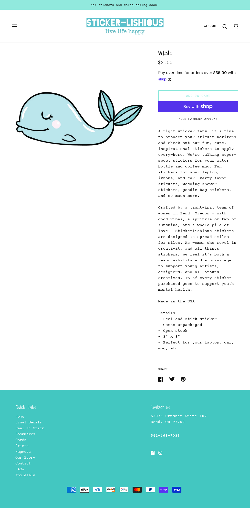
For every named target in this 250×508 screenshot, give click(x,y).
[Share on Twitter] (173, 379)
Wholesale (25, 475)
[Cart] (235, 26)
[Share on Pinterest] (183, 379)
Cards (21, 440)
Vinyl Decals (29, 422)
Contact (23, 463)
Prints (22, 445)
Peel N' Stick (30, 428)
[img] (152, 452)
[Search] (224, 26)
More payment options (198, 119)
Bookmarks (25, 434)
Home (20, 416)
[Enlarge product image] (79, 117)
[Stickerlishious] (125, 26)
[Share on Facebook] (161, 379)
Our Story (25, 457)
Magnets (23, 451)
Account (210, 26)
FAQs (20, 469)
